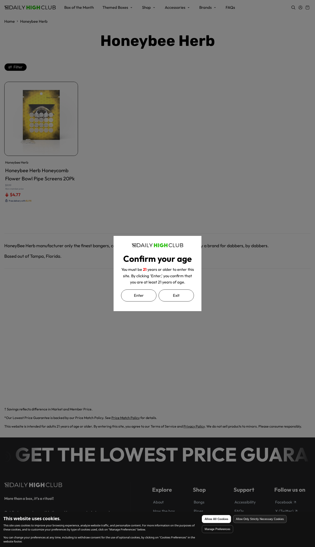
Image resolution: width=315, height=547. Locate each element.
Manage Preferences (217, 529)
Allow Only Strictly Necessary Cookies (260, 519)
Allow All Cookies (216, 519)
